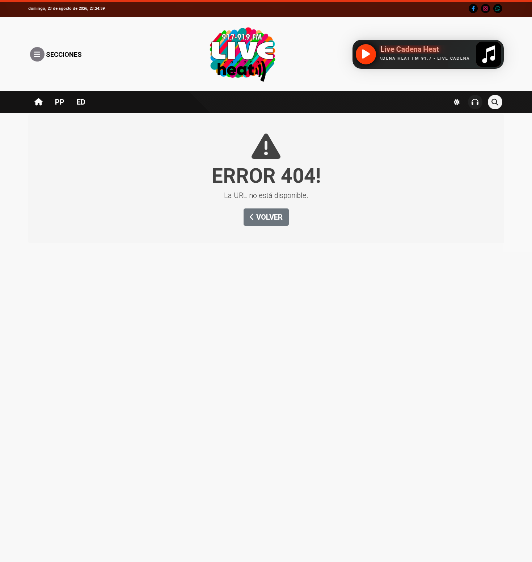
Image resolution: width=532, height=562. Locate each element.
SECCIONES (63, 54)
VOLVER (268, 217)
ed (81, 102)
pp (59, 102)
